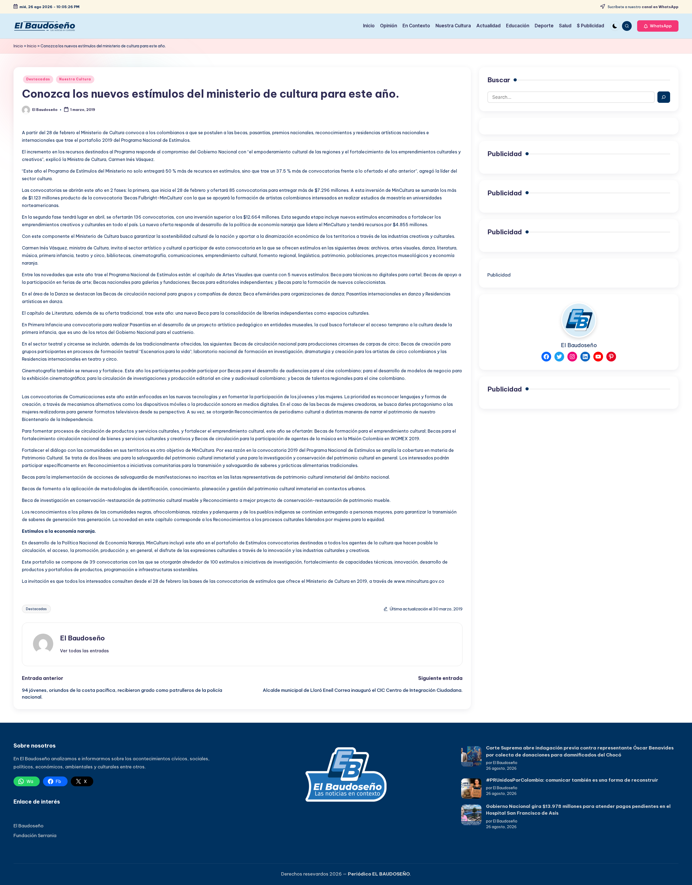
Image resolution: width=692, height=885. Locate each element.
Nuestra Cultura (75, 79)
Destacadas (38, 79)
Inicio (18, 46)
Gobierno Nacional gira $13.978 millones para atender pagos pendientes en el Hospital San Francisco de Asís (578, 809)
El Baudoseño (82, 638)
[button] (657, 26)
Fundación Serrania (35, 835)
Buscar (498, 80)
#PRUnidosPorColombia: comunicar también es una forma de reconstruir (572, 780)
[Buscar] (663, 97)
